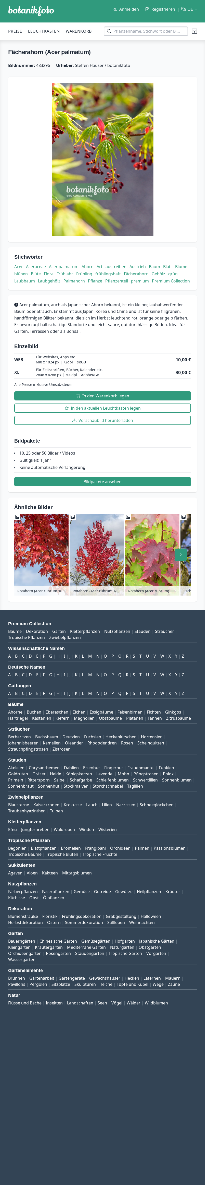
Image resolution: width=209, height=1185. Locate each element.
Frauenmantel (140, 768)
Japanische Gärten (156, 941)
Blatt (167, 266)
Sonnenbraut (21, 786)
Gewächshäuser (104, 978)
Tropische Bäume (25, 854)
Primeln (15, 780)
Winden (86, 829)
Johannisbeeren (23, 743)
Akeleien (16, 768)
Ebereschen (57, 712)
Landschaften (80, 1003)
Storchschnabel (108, 786)
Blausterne (18, 805)
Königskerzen (79, 774)
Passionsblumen (170, 848)
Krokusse (73, 805)
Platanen (134, 718)
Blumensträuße (23, 916)
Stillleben (116, 922)
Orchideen (120, 848)
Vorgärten (156, 953)
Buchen (34, 712)
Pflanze (95, 281)
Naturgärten (122, 947)
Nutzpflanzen (117, 631)
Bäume (15, 631)
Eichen (79, 712)
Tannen (155, 718)
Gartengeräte (72, 978)
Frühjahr (65, 274)
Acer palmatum (64, 266)
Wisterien (107, 829)
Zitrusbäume (178, 718)
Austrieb (137, 266)
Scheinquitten (150, 743)
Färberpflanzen (23, 891)
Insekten (54, 1003)
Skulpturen (85, 984)
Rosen (127, 743)
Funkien (166, 768)
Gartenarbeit (41, 978)
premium (140, 281)
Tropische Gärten (125, 953)
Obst (34, 897)
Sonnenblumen (177, 780)
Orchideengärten (25, 953)
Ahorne (15, 712)
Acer (18, 266)
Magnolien (84, 718)
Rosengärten (58, 953)
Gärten (59, 631)
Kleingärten (19, 947)
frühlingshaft (108, 274)
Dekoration (37, 631)
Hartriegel (18, 718)
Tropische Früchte (100, 854)
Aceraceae (36, 266)
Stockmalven (76, 786)
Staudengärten (89, 953)
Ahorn (88, 266)
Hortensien (152, 737)
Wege (158, 984)
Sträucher (164, 631)
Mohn (123, 774)
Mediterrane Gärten (86, 947)
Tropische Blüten (62, 854)
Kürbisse (16, 897)
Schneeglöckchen (157, 805)
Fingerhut (113, 768)
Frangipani (95, 848)
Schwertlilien (145, 780)
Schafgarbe (81, 780)
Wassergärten (21, 959)
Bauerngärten (21, 941)
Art (99, 266)
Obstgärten (150, 947)
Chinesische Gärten (58, 941)
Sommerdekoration (84, 922)
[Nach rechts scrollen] (181, 555)
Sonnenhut (48, 786)
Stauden (143, 631)
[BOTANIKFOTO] (31, 11)
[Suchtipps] (194, 31)
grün (173, 274)
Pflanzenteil (116, 281)
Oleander (74, 743)
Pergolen (38, 984)
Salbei (60, 780)
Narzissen (125, 805)
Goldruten (18, 774)
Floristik (50, 916)
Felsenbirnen (129, 712)
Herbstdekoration (25, 922)
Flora (49, 274)
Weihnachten (142, 922)
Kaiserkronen (46, 805)
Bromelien (71, 848)
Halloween (151, 916)
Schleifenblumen (112, 780)
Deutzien (71, 737)
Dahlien (71, 768)
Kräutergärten (49, 947)
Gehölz (158, 274)
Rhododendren (102, 743)
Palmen (142, 848)
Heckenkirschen (121, 737)
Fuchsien (92, 737)
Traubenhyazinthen (27, 811)
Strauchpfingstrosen (28, 749)
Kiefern (63, 718)
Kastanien (41, 718)
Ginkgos (173, 712)
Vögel (116, 1003)
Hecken (132, 978)
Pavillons (16, 984)
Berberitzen (19, 737)
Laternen (152, 978)
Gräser (39, 774)
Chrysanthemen (44, 768)
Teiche (106, 984)
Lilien (107, 805)
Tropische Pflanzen (26, 637)
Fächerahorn (136, 274)
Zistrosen (62, 749)
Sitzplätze (60, 984)
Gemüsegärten (95, 941)
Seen (102, 1003)
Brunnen (16, 978)
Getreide (102, 891)
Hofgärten (125, 941)
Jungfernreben (35, 829)
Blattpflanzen (44, 848)
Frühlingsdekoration (81, 916)
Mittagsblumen (77, 873)
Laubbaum (24, 281)
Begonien (17, 848)
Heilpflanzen (149, 891)
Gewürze (124, 891)
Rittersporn (39, 780)
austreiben (116, 266)
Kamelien (52, 743)
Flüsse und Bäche (25, 1003)
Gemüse (82, 891)
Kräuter (172, 891)
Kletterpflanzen (85, 631)
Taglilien (135, 786)
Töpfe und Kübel (132, 984)
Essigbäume (101, 712)
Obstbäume (110, 718)
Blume (181, 266)
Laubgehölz (49, 281)
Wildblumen (156, 1003)
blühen (21, 274)
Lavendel (104, 774)
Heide (55, 774)
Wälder (133, 1003)
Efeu (12, 829)
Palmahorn (74, 281)
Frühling (84, 274)
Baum (154, 266)
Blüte (36, 274)
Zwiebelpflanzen (65, 637)
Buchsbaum (46, 737)
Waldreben (64, 829)
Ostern (54, 922)
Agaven (15, 873)
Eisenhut (91, 768)
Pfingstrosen (146, 774)
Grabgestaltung (121, 916)
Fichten (154, 712)
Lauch (92, 805)
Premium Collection (171, 281)
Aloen (32, 873)
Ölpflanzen (53, 897)
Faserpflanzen (55, 891)
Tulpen (56, 811)
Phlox (168, 774)
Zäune (174, 984)
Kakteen (50, 873)
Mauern (172, 978)
